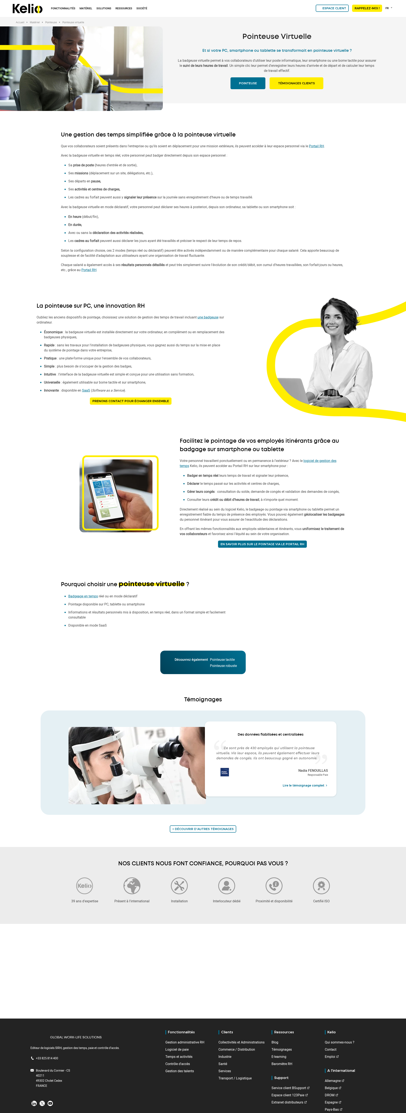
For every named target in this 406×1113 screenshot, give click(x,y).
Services (224, 1071)
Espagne (331, 1102)
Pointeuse (51, 22)
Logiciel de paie (177, 1049)
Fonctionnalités (63, 8)
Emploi (330, 1056)
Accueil (20, 22)
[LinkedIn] (34, 1103)
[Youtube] (50, 1103)
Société (141, 8)
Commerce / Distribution (236, 1049)
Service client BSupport (289, 1088)
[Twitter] (42, 1103)
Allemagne (333, 1080)
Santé (222, 1063)
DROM (330, 1095)
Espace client (334, 8)
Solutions (103, 8)
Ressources (123, 8)
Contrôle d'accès (177, 1063)
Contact (330, 1049)
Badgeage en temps (83, 596)
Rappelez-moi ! (367, 8)
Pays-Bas (332, 1109)
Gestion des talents (179, 1071)
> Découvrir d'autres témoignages (203, 829)
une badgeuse (208, 317)
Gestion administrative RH (184, 1042)
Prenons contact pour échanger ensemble (130, 401)
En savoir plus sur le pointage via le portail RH (262, 544)
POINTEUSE (248, 83)
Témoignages (282, 1049)
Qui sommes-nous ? (339, 1042)
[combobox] (389, 8)
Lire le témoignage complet (303, 785)
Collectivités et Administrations (241, 1042)
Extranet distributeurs (287, 1102)
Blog (275, 1042)
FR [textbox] (387, 8)
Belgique (331, 1088)
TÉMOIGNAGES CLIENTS (296, 83)
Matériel (86, 8)
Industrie (224, 1056)
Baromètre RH (282, 1063)
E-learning (279, 1056)
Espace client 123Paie (288, 1095)
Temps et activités (178, 1056)
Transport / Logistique (235, 1078)
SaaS (86, 390)
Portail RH (316, 146)
